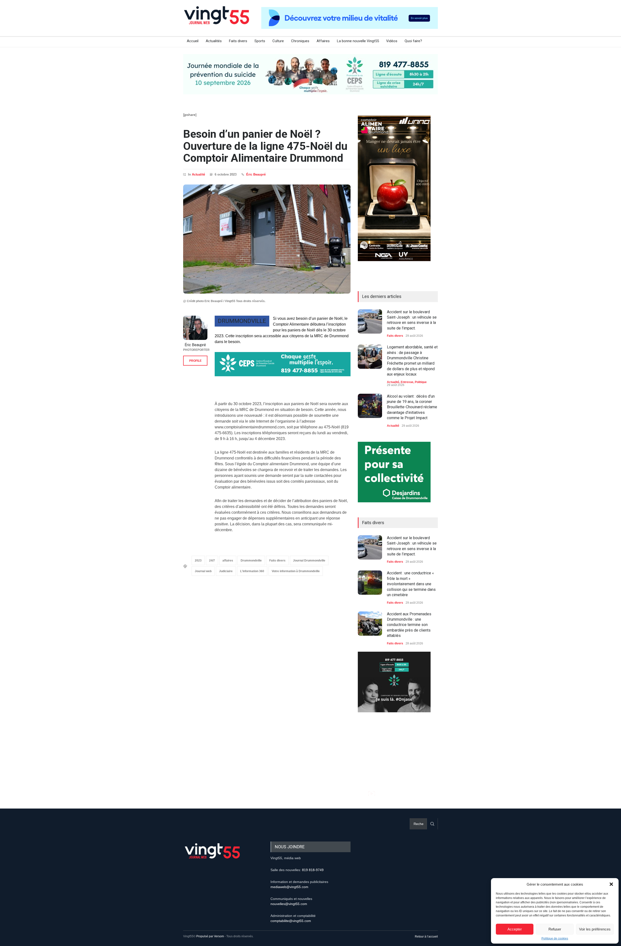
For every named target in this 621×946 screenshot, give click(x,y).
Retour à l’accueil (426, 936)
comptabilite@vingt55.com (290, 921)
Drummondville (251, 560)
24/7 (212, 560)
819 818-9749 (313, 870)
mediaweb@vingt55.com (289, 887)
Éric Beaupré (256, 174)
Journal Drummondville (309, 560)
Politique (421, 382)
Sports (259, 41)
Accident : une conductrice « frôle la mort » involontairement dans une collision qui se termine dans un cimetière (411, 584)
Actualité (198, 174)
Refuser (554, 929)
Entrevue (407, 382)
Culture (278, 41)
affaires (227, 560)
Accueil (192, 41)
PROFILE (195, 360)
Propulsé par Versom (210, 936)
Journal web (203, 571)
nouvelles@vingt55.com (288, 904)
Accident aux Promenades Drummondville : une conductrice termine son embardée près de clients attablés (409, 625)
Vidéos (391, 41)
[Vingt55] (217, 20)
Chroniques (300, 41)
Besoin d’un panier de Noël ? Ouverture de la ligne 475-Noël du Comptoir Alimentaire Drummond (265, 146)
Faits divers (238, 41)
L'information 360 (252, 571)
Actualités (214, 41)
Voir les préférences (595, 929)
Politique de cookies (554, 938)
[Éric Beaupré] (195, 328)
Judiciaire (226, 571)
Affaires (323, 41)
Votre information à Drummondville (296, 571)
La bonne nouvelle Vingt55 (358, 41)
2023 (198, 560)
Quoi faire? (413, 41)
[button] (611, 884)
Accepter (514, 929)
